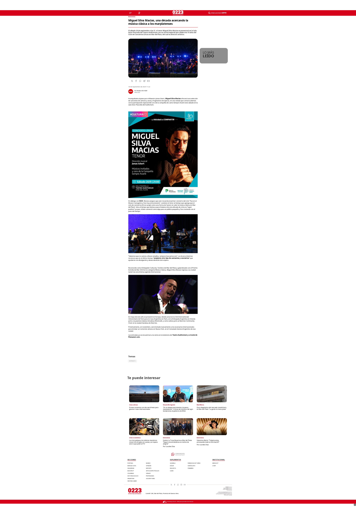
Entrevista (131, 17)
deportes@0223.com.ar (228, 488)
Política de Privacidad (228, 494)
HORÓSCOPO (191, 466)
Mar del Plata (131, 466)
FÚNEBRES (190, 468)
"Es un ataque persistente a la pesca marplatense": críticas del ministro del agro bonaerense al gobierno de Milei (178, 409)
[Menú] (130, 13)
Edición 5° (130, 471)
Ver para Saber (132, 481)
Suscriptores (150, 478)
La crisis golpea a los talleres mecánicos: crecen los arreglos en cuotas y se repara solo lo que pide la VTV (143, 442)
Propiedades (150, 476)
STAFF (214, 466)
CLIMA (171, 471)
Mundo (148, 463)
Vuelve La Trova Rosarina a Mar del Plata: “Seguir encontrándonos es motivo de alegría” (177, 442)
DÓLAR (172, 466)
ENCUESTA (173, 468)
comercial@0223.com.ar (227, 489)
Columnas (130, 473)
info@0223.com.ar (228, 487)
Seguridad (130, 468)
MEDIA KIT (215, 463)
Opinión (148, 466)
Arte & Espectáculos (152, 471)
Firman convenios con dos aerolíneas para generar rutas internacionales (143, 408)
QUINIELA (172, 463)
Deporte (148, 468)
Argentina (130, 478)
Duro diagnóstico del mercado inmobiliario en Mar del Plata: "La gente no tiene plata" (211, 408)
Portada (130, 463)
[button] (140, 81)
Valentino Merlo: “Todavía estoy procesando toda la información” (208, 441)
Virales (148, 473)
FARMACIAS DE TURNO (194, 463)
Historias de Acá (132, 476)
